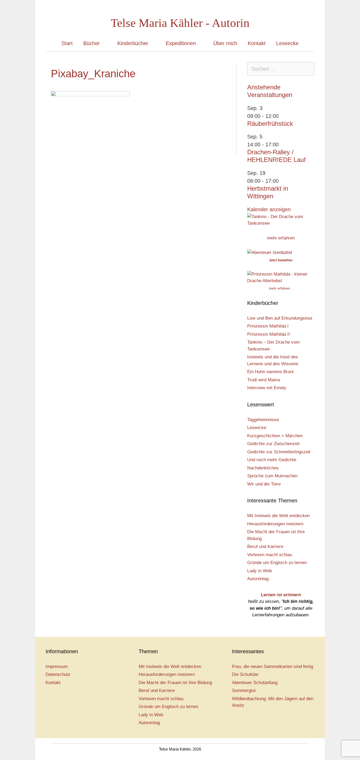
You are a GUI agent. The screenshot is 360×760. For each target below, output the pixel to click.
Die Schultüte (245, 674)
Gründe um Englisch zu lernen (277, 562)
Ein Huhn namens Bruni (270, 371)
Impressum (57, 666)
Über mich (225, 43)
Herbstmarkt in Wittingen (267, 192)
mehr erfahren (281, 237)
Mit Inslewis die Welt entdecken (278, 515)
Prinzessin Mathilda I (268, 326)
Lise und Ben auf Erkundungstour (280, 318)
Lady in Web (259, 570)
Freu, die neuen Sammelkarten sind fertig (272, 666)
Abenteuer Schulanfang (255, 682)
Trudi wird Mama (263, 379)
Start (67, 43)
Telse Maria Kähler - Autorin (180, 23)
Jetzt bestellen (281, 260)
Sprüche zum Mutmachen (272, 475)
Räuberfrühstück (270, 123)
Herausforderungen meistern (275, 523)
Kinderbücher (132, 43)
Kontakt (257, 43)
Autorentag (258, 578)
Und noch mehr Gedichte (271, 459)
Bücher (91, 43)
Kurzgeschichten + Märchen (275, 435)
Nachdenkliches (263, 467)
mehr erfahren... (281, 288)
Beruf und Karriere (265, 546)
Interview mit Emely (266, 387)
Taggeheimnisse (263, 419)
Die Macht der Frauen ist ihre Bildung (175, 682)
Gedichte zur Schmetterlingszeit (278, 451)
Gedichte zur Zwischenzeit (273, 443)
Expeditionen (181, 43)
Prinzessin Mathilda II (268, 334)
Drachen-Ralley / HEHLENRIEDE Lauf (276, 155)
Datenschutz (58, 674)
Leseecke (287, 43)
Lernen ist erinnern (281, 594)
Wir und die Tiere (264, 484)
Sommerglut (244, 690)
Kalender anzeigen (269, 209)
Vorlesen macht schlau (269, 554)
